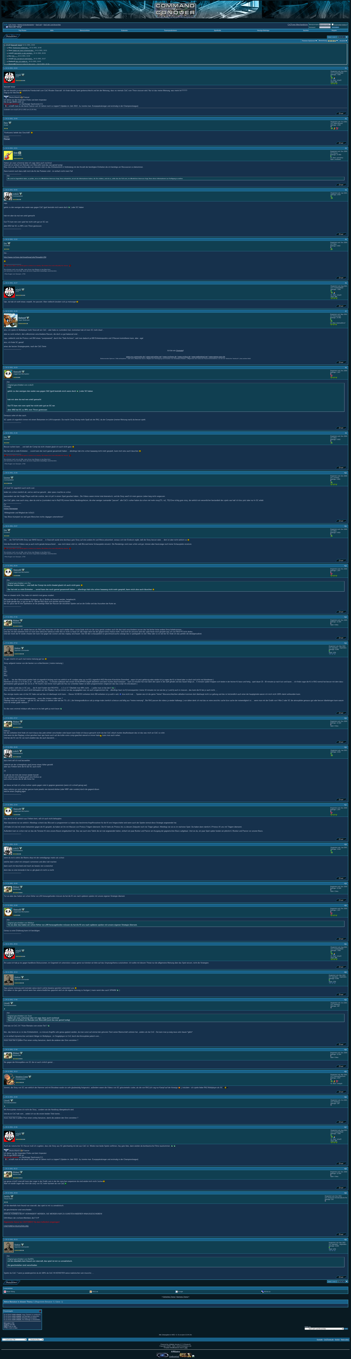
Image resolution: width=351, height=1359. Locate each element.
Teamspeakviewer (170, 30)
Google (180, 1291)
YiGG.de (95, 1291)
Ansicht (342, 41)
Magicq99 (17, 372)
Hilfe (51, 30)
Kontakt (320, 1339)
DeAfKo (7, 1196)
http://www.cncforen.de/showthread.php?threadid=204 (25, 257)
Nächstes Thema (182, 1297)
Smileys (6, 1324)
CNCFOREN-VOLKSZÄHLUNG (16, 1226)
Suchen (306, 30)
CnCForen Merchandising (298, 25)
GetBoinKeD (174, 1357)
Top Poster (22, 30)
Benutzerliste (85, 30)
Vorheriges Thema (169, 1297)
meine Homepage (11, 509)
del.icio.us (267, 1291)
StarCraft (39, 24)
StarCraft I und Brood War (52, 24)
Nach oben (345, 1339)
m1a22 (18, 75)
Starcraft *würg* (16, 45)
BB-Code (7, 1323)
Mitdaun (16, 620)
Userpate (179, 351)
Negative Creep (22, 1077)
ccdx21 (16, 194)
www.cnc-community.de (135, 357)
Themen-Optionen (308, 41)
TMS (185, 1347)
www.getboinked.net (200, 357)
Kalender (124, 30)
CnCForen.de (329, 1339)
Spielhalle (217, 30)
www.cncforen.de (169, 357)
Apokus (17, 648)
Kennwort (312, 27)
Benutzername (314, 24)
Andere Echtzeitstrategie (26, 24)
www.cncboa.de (184, 357)
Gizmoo (7, 478)
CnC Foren (12, 24)
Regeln (334, 30)
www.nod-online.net (154, 357)
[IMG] (6, 1326)
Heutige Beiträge (263, 30)
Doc (5, 243)
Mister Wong (10, 1291)
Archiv (337, 1339)
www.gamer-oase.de (217, 357)
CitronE (7, 1003)
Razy (6, 123)
